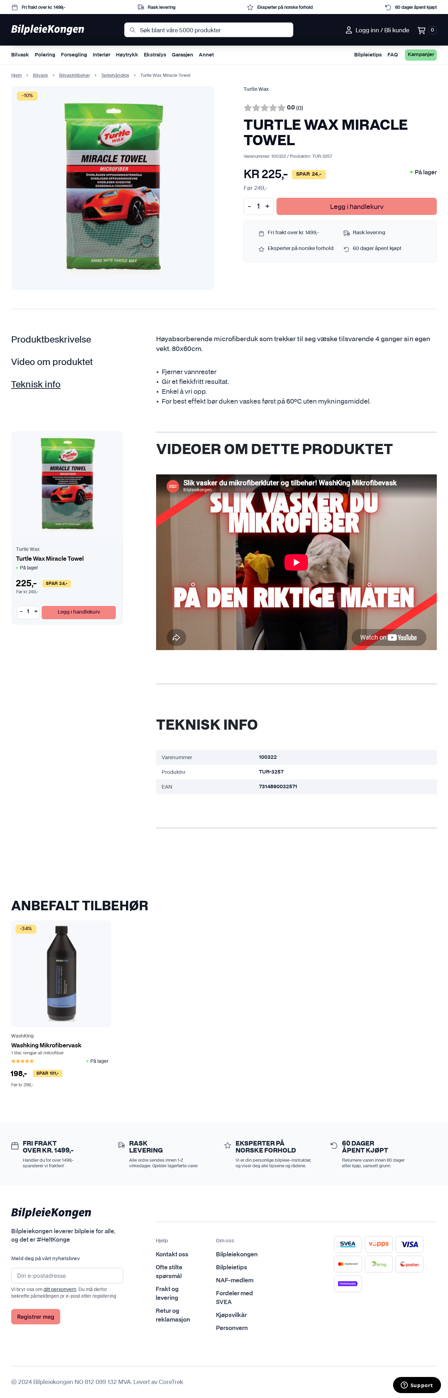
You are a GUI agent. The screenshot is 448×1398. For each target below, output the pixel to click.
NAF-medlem (234, 1280)
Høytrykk (127, 55)
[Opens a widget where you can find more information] (417, 1385)
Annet (206, 55)
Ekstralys (155, 55)
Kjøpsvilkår (231, 1315)
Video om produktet (52, 362)
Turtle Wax (256, 89)
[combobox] (209, 29)
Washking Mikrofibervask (46, 1045)
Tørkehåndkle (115, 75)
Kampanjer (421, 54)
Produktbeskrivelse (51, 340)
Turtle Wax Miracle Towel (50, 559)
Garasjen (182, 55)
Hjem (16, 75)
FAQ (392, 55)
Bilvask (20, 55)
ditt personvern (59, 1289)
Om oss (225, 1240)
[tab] (61, 340)
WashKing (22, 1036)
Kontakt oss (172, 1254)
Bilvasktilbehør (74, 75)
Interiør (101, 55)
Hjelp (162, 1240)
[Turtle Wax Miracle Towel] (67, 484)
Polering (45, 55)
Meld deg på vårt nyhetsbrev (45, 1258)
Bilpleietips (368, 55)
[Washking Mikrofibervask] (61, 973)
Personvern (232, 1328)
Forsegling (74, 55)
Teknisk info (36, 385)
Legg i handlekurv (357, 206)
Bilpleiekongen (237, 1254)
